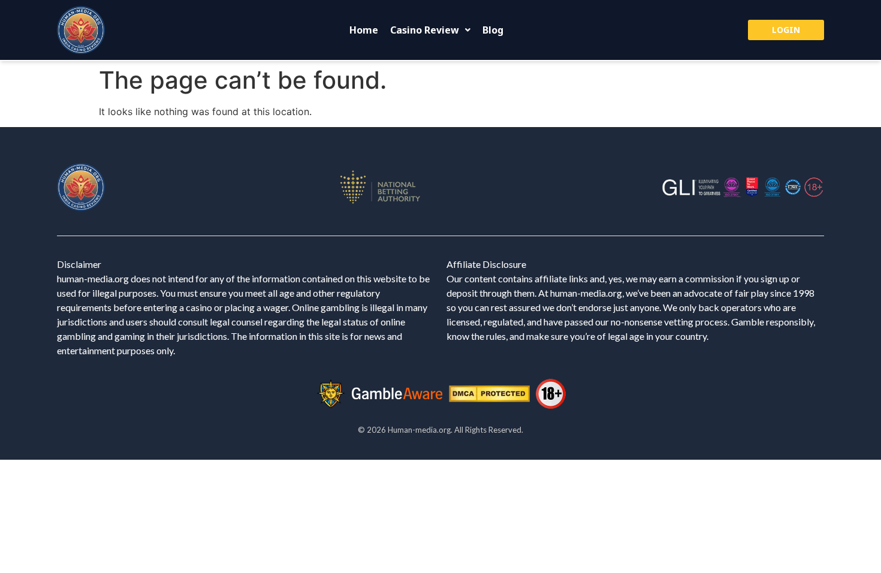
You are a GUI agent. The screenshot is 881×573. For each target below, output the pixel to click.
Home (363, 30)
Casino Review (424, 30)
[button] (430, 30)
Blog (492, 30)
